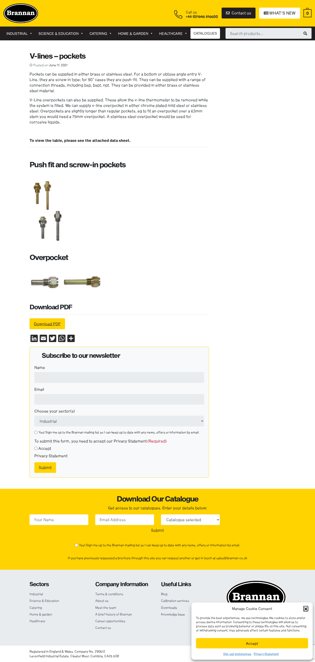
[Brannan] (20, 13)
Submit (45, 467)
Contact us (241, 13)
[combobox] (269, 33)
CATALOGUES (205, 33)
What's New (282, 13)
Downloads (169, 607)
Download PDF (47, 324)
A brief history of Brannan (113, 614)
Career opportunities (110, 621)
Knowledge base (173, 614)
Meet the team (105, 607)
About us (101, 600)
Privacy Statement (266, 653)
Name (39, 367)
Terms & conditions (109, 594)
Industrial (17, 33)
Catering (98, 33)
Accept (252, 643)
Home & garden (133, 33)
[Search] (305, 33)
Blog (164, 594)
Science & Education (59, 33)
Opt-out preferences (237, 653)
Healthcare (171, 33)
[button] (305, 608)
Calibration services (175, 600)
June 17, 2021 (58, 65)
